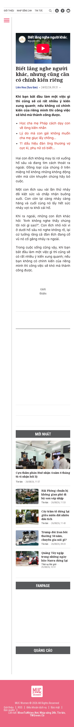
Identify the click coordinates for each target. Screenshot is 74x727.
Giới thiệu (9, 10)
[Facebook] (63, 11)
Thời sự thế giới (48, 564)
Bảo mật (55, 707)
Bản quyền (9, 710)
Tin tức (39, 10)
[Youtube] (68, 11)
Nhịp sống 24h (24, 10)
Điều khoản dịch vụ (37, 707)
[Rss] (57, 11)
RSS (20, 707)
